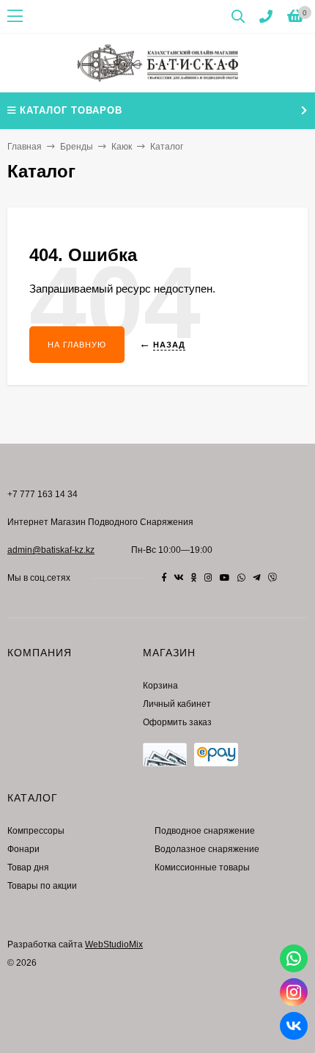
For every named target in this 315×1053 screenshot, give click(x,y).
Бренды (76, 147)
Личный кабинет (177, 704)
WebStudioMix (114, 944)
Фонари (23, 849)
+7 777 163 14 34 (42, 494)
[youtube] (225, 578)
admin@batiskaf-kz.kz (50, 550)
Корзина (160, 685)
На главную (77, 344)
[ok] (194, 578)
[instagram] (208, 578)
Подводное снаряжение (205, 831)
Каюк (121, 147)
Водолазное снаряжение (207, 849)
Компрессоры (35, 831)
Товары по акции (42, 886)
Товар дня (28, 867)
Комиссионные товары (202, 867)
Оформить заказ (177, 722)
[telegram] (257, 578)
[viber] (272, 578)
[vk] (179, 578)
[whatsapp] (241, 578)
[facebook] (164, 578)
